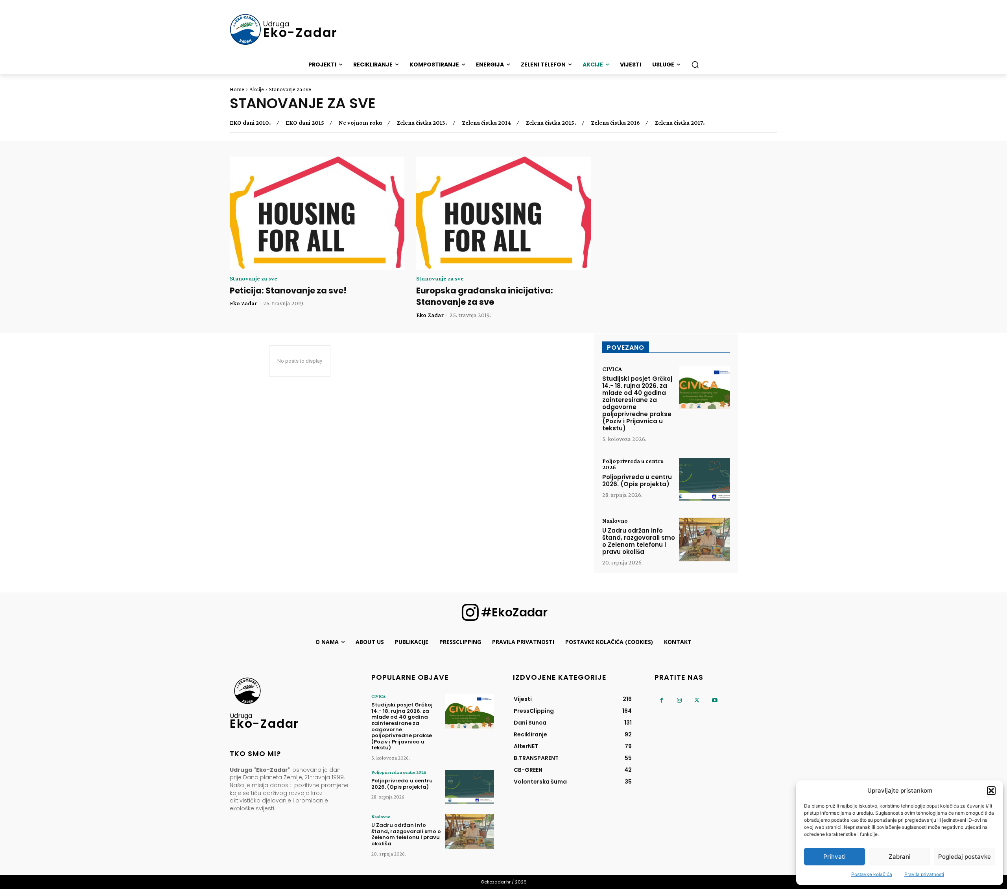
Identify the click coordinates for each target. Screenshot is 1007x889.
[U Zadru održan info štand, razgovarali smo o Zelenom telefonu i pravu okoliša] (704, 539)
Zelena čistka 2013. (422, 123)
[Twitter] (697, 700)
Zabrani (900, 856)
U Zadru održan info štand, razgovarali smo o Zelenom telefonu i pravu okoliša (638, 541)
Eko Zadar (243, 303)
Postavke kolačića (871, 874)
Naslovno (615, 521)
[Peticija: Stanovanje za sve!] (317, 213)
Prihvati (834, 856)
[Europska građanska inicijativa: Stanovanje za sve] (503, 213)
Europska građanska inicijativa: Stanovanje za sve (484, 296)
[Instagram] (679, 700)
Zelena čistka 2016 (615, 123)
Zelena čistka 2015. (551, 123)
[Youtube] (714, 700)
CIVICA (612, 369)
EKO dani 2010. (250, 123)
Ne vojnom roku (360, 123)
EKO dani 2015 (305, 123)
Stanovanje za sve (253, 278)
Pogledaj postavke (964, 856)
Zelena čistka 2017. (680, 123)
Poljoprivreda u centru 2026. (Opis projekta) (637, 480)
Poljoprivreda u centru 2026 (633, 464)
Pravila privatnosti (924, 874)
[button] (991, 791)
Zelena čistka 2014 (486, 123)
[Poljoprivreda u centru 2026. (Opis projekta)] (704, 480)
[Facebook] (661, 700)
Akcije (256, 89)
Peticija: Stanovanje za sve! (288, 290)
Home (237, 89)
